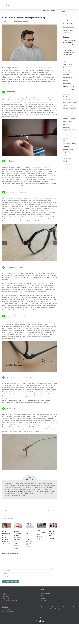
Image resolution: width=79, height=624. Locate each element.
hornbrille (72, 109)
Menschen (65, 125)
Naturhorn (65, 134)
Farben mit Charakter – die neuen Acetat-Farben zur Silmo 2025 (29, 536)
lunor (5, 21)
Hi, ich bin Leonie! (68, 23)
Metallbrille (66, 128)
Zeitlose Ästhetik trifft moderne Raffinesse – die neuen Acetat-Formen (18, 537)
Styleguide (65, 150)
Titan (71, 150)
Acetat (64, 65)
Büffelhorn (65, 87)
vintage (65, 168)
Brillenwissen (66, 84)
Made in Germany (67, 115)
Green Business (72, 102)
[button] (4, 243)
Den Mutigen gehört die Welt (53, 533)
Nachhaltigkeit (67, 131)
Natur (74, 131)
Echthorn (65, 90)
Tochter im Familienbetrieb (67, 157)
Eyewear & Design (18, 21)
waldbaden (72, 168)
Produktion (66, 137)
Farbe (64, 102)
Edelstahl (72, 90)
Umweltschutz (66, 165)
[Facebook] (45, 510)
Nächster (53, 10)
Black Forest (66, 68)
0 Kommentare (25, 21)
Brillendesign (66, 74)
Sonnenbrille (66, 147)
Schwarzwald (66, 143)
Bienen (70, 65)
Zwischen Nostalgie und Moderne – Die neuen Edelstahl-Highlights (6, 536)
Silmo (73, 143)
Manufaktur (66, 118)
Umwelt (65, 162)
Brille (70, 71)
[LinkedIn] (51, 510)
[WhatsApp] (54, 510)
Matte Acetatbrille (67, 121)
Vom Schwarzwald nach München (41, 533)
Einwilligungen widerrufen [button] (63, 609)
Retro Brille (65, 140)
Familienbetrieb (67, 99)
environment (66, 93)
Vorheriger (46, 10)
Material (73, 118)
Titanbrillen (66, 153)
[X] (48, 510)
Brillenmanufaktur (67, 77)
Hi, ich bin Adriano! (68, 27)
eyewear (65, 96)
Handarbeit (66, 106)
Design (72, 87)
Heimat (72, 106)
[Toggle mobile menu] (76, 4)
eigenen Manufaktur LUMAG (13, 491)
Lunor (64, 112)
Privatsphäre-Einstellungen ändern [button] (51, 607)
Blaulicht (65, 71)
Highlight (65, 109)
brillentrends (66, 81)
